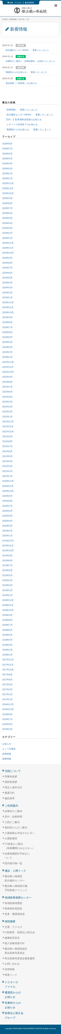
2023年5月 (7, 337)
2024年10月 (8, 253)
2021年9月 (7, 436)
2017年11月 (7, 665)
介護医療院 (11, 838)
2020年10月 (8, 491)
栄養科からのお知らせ (13, 1005)
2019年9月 (7, 555)
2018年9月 (7, 615)
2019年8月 (7, 560)
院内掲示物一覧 (13, 863)
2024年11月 (7, 248)
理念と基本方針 (13, 787)
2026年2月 (7, 173)
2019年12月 (8, 541)
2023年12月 (8, 302)
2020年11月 (7, 486)
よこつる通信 (9, 749)
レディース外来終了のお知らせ (20, 124)
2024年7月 (7, 268)
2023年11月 (7, 307)
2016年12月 (8, 704)
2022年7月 (7, 387)
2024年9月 (7, 258)
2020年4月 (7, 521)
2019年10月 (8, 550)
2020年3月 (7, 526)
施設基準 (10, 798)
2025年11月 (7, 188)
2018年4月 (7, 640)
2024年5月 (7, 278)
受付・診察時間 (13, 816)
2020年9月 (7, 496)
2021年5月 (7, 456)
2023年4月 (7, 342)
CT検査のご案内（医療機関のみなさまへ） (20, 846)
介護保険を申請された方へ (20, 833)
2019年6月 (7, 570)
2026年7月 (7, 148)
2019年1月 (7, 595)
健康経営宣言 (12, 938)
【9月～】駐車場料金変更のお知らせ (22, 119)
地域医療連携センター (18, 897)
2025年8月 (7, 203)
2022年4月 (7, 402)
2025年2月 (7, 233)
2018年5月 (7, 635)
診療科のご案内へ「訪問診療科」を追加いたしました (30, 61)
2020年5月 (7, 516)
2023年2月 (7, 352)
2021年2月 (7, 471)
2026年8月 (7, 144)
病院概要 (10, 921)
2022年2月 (7, 411)
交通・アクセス (15, 3)
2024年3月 (7, 287)
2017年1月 (7, 699)
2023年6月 (7, 332)
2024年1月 (7, 297)
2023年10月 (8, 312)
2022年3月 (7, 406)
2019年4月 (7, 580)
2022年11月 (7, 367)
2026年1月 (7, 178)
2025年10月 (8, 193)
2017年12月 (8, 659)
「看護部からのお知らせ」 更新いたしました (25, 72)
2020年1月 (7, 535)
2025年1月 (7, 238)
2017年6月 (7, 679)
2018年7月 (7, 625)
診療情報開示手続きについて (17, 855)
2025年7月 (7, 208)
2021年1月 (7, 476)
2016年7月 (7, 719)
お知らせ (6, 744)
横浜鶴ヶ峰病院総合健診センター (15, 878)
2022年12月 (8, 362)
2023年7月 (7, 327)
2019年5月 (7, 575)
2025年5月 (7, 218)
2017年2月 (7, 694)
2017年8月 (7, 674)
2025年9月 (7, 198)
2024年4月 (7, 282)
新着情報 (13, 19)
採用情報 (30, 3)
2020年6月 (7, 511)
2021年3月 (7, 466)
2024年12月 (8, 243)
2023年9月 (7, 317)
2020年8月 (7, 501)
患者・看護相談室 (15, 914)
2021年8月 (7, 441)
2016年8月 (7, 714)
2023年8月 (7, 322)
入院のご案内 (12, 822)
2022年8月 (7, 382)
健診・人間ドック (15, 870)
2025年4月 (7, 223)
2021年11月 (7, 426)
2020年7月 (7, 506)
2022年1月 (7, 416)
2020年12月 (8, 481)
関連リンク (11, 974)
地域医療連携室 (13, 903)
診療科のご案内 (13, 811)
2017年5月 (7, 684)
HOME (5, 19)
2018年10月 (8, 610)
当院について (13, 771)
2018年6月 (7, 630)
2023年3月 (7, 347)
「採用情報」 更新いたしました (20, 110)
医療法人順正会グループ (14, 1015)
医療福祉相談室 (13, 908)
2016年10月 (8, 709)
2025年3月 (7, 228)
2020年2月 (7, 531)
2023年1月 (7, 357)
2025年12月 (8, 183)
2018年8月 (7, 620)
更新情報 (6, 759)
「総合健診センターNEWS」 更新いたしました (26, 50)
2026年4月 (7, 163)
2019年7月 (7, 565)
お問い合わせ (12, 963)
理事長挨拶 (11, 776)
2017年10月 (8, 669)
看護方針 (10, 792)
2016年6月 (7, 724)
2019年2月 (7, 590)
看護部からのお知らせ (13, 995)
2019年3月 (7, 585)
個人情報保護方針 (15, 943)
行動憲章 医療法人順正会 (20, 932)
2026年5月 (7, 158)
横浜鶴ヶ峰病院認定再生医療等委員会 (16, 951)
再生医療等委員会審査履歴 (20, 958)
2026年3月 (7, 168)
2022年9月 (7, 377)
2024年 (21, 19)
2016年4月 (7, 729)
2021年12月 (8, 421)
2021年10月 (8, 431)
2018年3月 (7, 645)
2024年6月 (7, 273)
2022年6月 (7, 392)
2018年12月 (8, 600)
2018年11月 (7, 605)
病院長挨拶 (11, 782)
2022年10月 (8, 372)
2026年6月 (7, 154)
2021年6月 (7, 451)
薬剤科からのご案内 (16, 827)
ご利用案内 (11, 805)
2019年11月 (7, 545)
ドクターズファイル (11, 984)
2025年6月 (7, 213)
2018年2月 (7, 650)
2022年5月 (7, 397)
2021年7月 (7, 446)
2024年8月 (7, 263)
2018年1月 (7, 655)
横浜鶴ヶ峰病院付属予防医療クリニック (16, 888)
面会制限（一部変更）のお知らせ (20, 83)
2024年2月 (7, 292)
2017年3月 (7, 689)
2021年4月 (7, 461)
